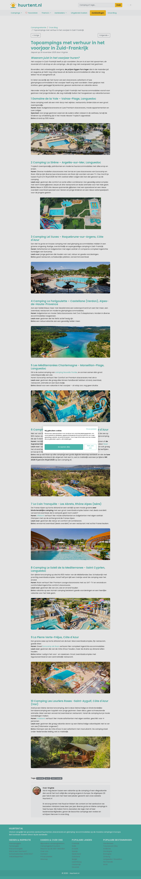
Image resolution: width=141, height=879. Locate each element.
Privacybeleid (91, 429)
